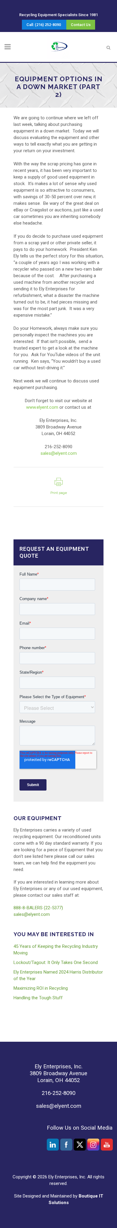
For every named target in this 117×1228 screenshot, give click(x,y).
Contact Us (81, 24)
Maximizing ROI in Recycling (41, 988)
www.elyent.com (42, 407)
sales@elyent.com (58, 453)
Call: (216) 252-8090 (43, 24)
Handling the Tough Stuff (38, 997)
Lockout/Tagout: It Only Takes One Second (56, 962)
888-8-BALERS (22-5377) (38, 907)
